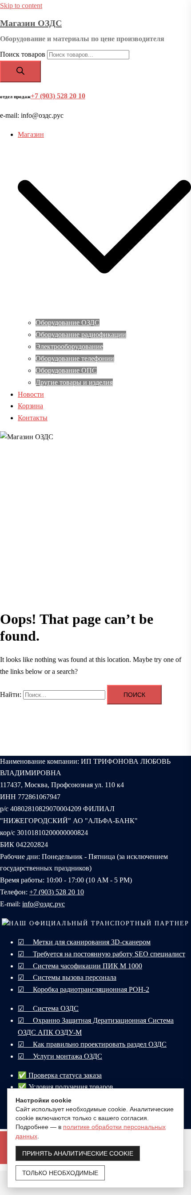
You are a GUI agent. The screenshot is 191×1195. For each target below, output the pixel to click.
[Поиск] (20, 71)
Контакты (33, 418)
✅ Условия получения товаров (65, 1087)
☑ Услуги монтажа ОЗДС (60, 1056)
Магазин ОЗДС (31, 23)
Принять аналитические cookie (77, 1153)
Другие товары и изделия (74, 382)
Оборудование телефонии (75, 358)
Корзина (30, 406)
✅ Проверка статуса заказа (60, 1075)
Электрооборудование (69, 346)
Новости (31, 394)
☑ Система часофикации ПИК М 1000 (80, 966)
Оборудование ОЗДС (67, 322)
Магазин (31, 134)
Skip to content (21, 5)
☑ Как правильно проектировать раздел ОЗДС (92, 1044)
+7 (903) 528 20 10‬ (56, 892)
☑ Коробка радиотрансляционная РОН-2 (83, 989)
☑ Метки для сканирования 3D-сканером (84, 942)
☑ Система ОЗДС (48, 1008)
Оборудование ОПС (66, 370)
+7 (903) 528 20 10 (58, 96)
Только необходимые (60, 1172)
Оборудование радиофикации (81, 334)
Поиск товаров (22, 54)
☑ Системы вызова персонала (67, 977)
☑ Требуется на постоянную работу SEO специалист (101, 954)
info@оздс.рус (43, 904)
